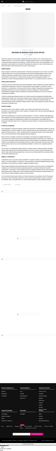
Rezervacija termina (44, 420)
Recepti (41, 407)
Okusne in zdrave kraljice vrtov (28, 53)
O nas (2, 426)
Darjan (30, 54)
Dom (21, 391)
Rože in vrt (23, 398)
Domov (3, 5)
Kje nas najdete (28, 426)
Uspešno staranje (5, 416)
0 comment (17, 184)
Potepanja (4, 396)
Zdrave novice (42, 391)
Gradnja (22, 393)
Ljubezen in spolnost (6, 420)
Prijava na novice (36, 434)
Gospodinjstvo (23, 396)
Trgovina (41, 418)
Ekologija (22, 414)
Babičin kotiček (43, 409)
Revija (40, 414)
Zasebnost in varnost (30, 428)
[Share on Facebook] (49, 184)
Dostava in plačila (48, 426)
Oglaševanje (9, 426)
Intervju (41, 416)
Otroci (3, 418)
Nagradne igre (18, 426)
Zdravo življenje (43, 396)
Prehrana (41, 393)
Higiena (41, 402)
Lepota (40, 405)
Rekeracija (4, 393)
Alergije (41, 398)
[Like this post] (47, 184)
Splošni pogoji (38, 426)
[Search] (53, 1)
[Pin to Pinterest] (52, 184)
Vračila (21, 428)
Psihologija (4, 414)
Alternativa (41, 400)
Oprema (3, 391)
